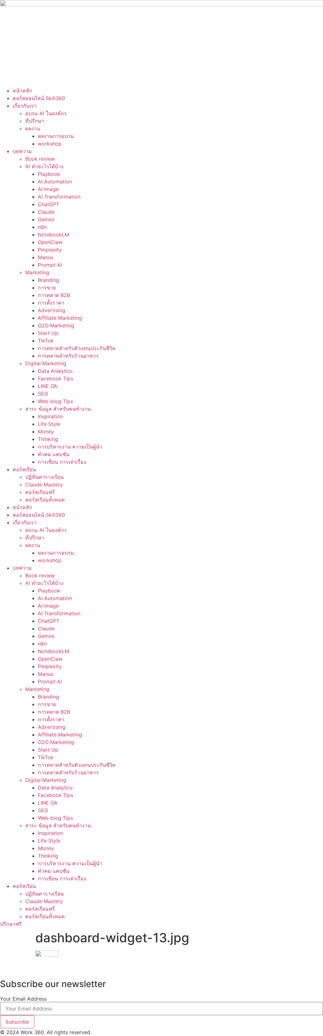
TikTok (46, 340)
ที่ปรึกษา (34, 121)
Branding (48, 280)
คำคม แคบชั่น (53, 454)
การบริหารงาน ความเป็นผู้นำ (70, 447)
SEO (43, 393)
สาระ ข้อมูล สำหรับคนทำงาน (58, 409)
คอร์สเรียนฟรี (40, 492)
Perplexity (50, 250)
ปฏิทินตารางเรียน (44, 477)
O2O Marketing (56, 325)
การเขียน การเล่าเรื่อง (62, 462)
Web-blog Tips (55, 401)
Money (46, 431)
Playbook (49, 174)
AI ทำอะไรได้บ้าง (44, 166)
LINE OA (47, 386)
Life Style (49, 424)
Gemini (46, 219)
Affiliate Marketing (60, 318)
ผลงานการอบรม (56, 136)
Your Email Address (23, 998)
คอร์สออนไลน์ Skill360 (39, 98)
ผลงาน (32, 128)
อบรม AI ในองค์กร (46, 113)
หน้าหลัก (22, 90)
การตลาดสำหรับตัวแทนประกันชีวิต (76, 348)
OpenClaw (50, 242)
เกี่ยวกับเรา (25, 106)
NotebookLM (53, 234)
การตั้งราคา (51, 303)
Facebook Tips (55, 378)
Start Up (48, 333)
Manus (45, 257)
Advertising (51, 310)
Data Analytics (55, 371)
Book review (40, 159)
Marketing (37, 272)
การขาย (47, 287)
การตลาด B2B (54, 295)
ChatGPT (48, 204)
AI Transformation (59, 197)
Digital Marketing (45, 363)
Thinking (48, 439)
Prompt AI (50, 265)
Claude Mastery (44, 484)
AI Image (48, 189)
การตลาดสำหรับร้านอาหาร (68, 356)
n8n (42, 227)
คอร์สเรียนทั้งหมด (45, 500)
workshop (50, 143)
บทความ (22, 151)
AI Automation (55, 181)
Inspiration (50, 416)
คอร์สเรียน (24, 469)
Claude (46, 212)
